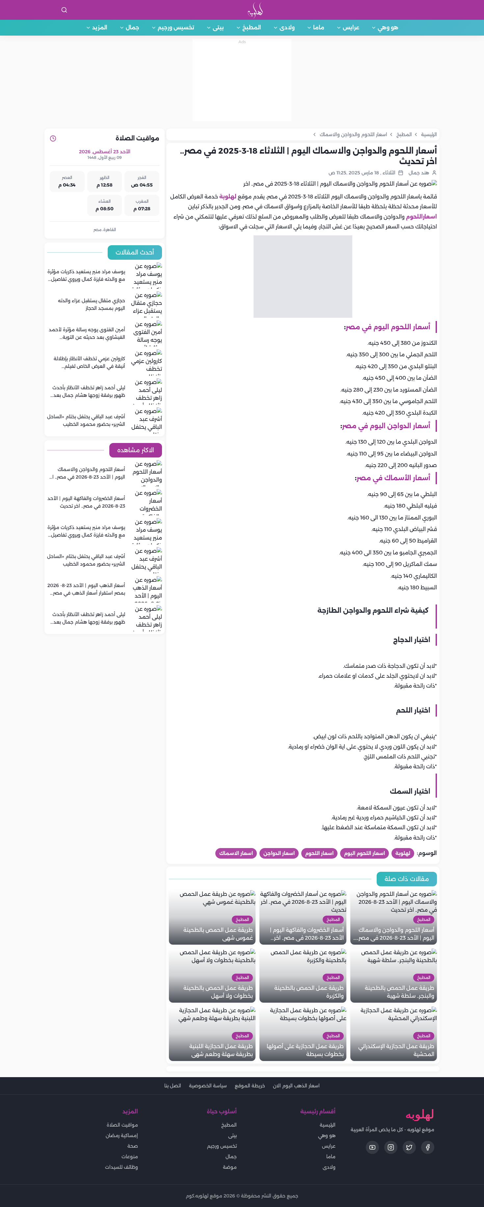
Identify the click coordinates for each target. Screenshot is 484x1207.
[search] (64, 9)
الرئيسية (328, 1125)
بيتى (218, 27)
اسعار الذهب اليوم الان (296, 1086)
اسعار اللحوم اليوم (364, 853)
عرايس (351, 27)
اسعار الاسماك (236, 853)
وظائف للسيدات (121, 1167)
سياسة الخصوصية (208, 1086)
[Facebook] (427, 1147)
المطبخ (251, 27)
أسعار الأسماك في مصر (393, 478)
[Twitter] (409, 1147)
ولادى (287, 27)
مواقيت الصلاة (122, 1125)
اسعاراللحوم (421, 217)
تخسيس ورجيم (176, 27)
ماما (318, 27)
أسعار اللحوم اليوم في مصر (388, 327)
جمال (132, 27)
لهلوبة (227, 196)
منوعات (129, 1157)
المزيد (99, 27)
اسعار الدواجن (279, 853)
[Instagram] (390, 1147)
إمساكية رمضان (122, 1135)
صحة (132, 1146)
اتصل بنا (172, 1086)
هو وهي (388, 27)
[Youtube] (372, 1147)
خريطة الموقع (250, 1086)
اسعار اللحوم (319, 853)
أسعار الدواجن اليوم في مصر (386, 426)
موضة (230, 1167)
